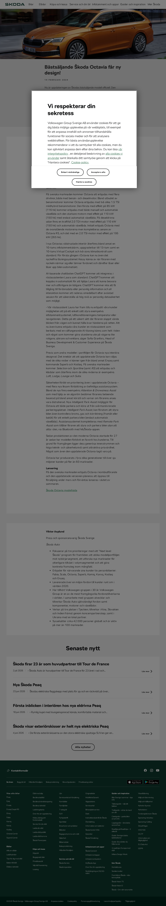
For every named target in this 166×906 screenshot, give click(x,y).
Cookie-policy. (80, 162)
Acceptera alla (98, 172)
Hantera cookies (84, 182)
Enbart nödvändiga (70, 172)
